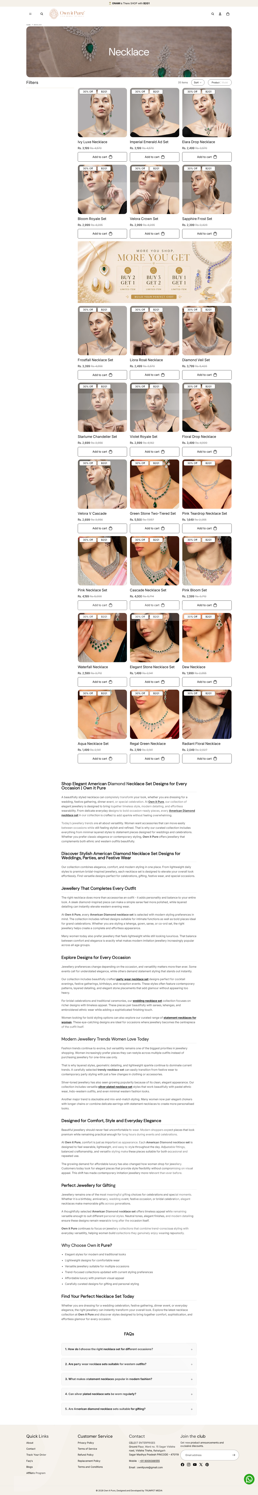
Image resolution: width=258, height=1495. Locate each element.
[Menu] (30, 14)
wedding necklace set (147, 1000)
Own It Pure (109, 1490)
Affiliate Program (35, 1472)
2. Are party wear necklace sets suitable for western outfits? (105, 1364)
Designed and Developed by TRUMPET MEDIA (139, 1490)
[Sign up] (233, 1455)
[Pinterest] (207, 1464)
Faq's (29, 1460)
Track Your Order (36, 1454)
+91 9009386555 (150, 1460)
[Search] (42, 14)
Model (225, 82)
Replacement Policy (89, 1460)
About (29, 1442)
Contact (30, 1448)
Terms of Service (87, 1448)
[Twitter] (201, 1464)
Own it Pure (156, 801)
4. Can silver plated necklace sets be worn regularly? (100, 1394)
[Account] (220, 14)
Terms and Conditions (90, 1466)
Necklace (38, 25)
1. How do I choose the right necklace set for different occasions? (109, 1349)
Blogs (29, 1466)
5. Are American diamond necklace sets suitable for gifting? (105, 1409)
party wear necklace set (132, 979)
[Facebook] (182, 1464)
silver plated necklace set (115, 1086)
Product (216, 82)
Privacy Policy (86, 1442)
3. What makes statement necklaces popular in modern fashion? (108, 1379)
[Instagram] (189, 1464)
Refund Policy (86, 1454)
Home (28, 25)
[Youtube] (195, 1464)
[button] (197, 82)
